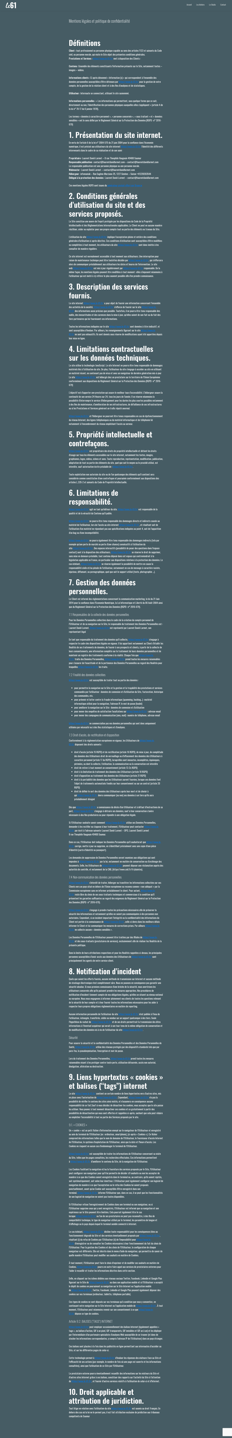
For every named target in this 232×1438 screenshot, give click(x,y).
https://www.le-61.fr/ (103, 58)
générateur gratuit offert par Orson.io (124, 185)
